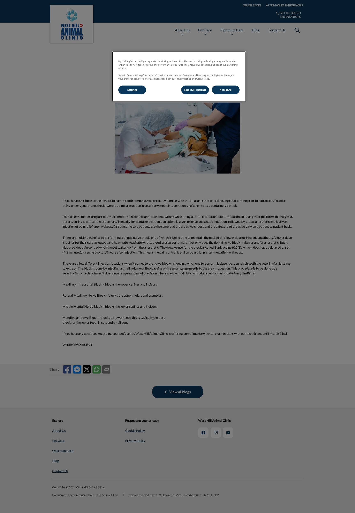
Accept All (226, 89)
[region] (179, 76)
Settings (132, 89)
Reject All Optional (195, 89)
